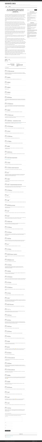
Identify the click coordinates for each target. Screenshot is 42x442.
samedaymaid (8, 381)
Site (5, 427)
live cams (8, 392)
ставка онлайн (9, 271)
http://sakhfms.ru (9, 141)
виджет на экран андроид (10, 304)
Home (5, 0)
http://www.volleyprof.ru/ (10, 115)
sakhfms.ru (8, 146)
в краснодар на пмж (9, 221)
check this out (9, 336)
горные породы (9, 238)
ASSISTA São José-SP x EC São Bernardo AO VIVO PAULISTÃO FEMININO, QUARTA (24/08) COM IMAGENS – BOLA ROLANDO (31, 36)
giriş (7, 195)
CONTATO (13, 0)
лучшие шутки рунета (9, 152)
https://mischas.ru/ (9, 227)
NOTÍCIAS (11, 0)
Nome (5, 422)
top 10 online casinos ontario (10, 71)
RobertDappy (28, 27)
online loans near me (9, 387)
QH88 (27, 24)
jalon (7, 244)
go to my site (8, 131)
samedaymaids (8, 375)
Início (6, 6)
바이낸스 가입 (9, 309)
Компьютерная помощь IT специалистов (12, 254)
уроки (8, 172)
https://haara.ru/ (9, 249)
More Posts (9, 60)
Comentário (6, 416)
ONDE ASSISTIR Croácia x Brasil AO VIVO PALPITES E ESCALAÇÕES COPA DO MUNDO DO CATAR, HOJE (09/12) (32, 30)
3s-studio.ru (8, 162)
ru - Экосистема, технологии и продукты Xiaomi (13, 167)
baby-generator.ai (9, 352)
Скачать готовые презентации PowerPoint (12, 157)
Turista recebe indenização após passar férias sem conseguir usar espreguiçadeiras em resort (31, 17)
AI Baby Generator (9, 363)
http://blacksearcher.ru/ (10, 103)
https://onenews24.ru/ (10, 287)
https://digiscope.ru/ (9, 190)
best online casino (9, 331)
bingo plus (8, 347)
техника (8, 200)
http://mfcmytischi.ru (9, 136)
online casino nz (9, 320)
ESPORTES (8, 0)
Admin (15, 12)
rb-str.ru (8, 298)
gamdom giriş (8, 77)
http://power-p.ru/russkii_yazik (8, 159)
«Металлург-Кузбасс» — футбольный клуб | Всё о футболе (14, 120)
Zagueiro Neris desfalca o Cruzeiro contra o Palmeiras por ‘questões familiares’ (19, 65)
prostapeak (8, 341)
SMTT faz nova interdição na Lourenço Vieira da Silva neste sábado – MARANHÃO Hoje (31, 28)
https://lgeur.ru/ (9, 282)
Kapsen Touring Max (9, 97)
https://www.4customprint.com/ (11, 357)
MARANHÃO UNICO (10, 3)
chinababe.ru (8, 110)
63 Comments (18, 12)
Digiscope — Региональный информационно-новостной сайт (14, 184)
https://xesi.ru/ (9, 293)
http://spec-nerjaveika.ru (10, 126)
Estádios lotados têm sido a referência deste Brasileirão (10, 65)
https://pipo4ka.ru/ (9, 232)
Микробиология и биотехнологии (11, 205)
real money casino (9, 315)
